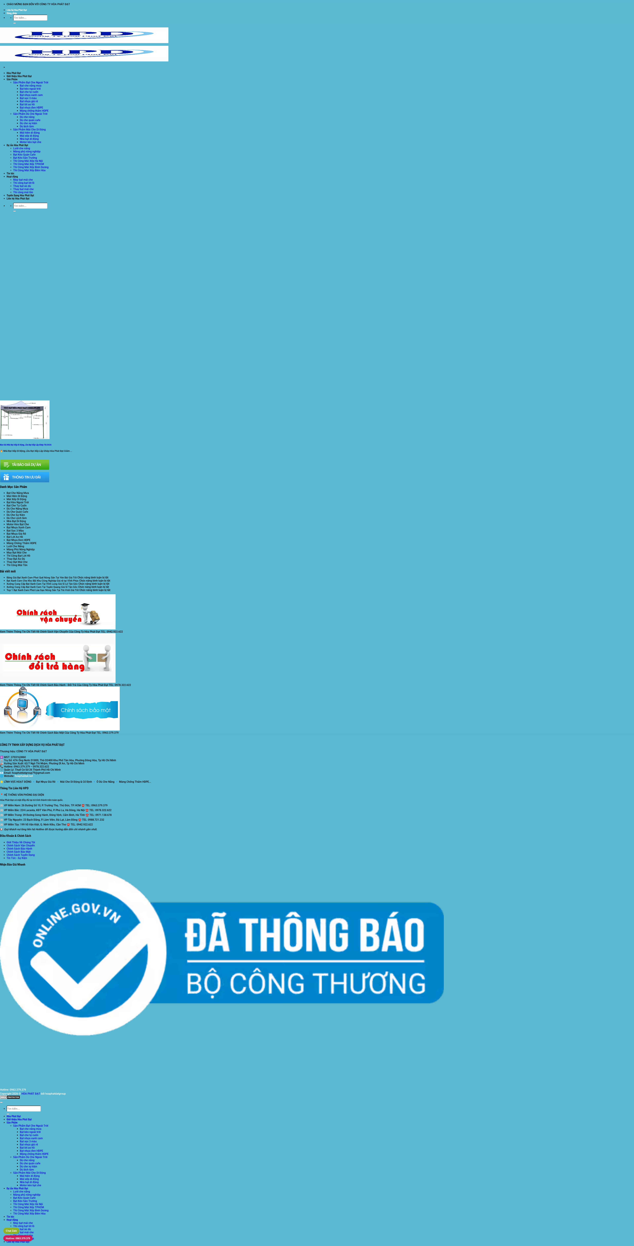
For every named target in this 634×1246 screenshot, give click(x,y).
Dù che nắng (27, 117)
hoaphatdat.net (24, 776)
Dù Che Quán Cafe (17, 511)
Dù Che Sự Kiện (16, 514)
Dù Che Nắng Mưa (17, 508)
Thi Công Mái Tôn (17, 565)
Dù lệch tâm (27, 126)
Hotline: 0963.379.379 (18, 1238)
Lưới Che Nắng (15, 546)
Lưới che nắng (21, 148)
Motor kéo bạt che (30, 142)
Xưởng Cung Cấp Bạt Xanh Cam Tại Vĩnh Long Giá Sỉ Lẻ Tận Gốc (42, 583)
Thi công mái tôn (23, 192)
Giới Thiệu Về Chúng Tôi (21, 842)
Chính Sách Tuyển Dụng (21, 854)
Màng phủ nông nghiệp (26, 151)
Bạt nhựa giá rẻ (29, 101)
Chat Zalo (11, 1230)
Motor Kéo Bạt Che (18, 524)
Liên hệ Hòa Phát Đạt (17, 10)
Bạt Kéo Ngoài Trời (18, 502)
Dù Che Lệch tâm (17, 518)
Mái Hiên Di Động (17, 496)
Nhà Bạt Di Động (16, 521)
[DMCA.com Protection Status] (10, 1098)
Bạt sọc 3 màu (28, 98)
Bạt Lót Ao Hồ (15, 536)
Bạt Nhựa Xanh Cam (19, 527)
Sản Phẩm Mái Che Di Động (29, 129)
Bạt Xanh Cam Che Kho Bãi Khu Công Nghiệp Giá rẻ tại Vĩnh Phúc (43, 580)
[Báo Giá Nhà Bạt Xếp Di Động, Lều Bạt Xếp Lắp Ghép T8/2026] (25, 438)
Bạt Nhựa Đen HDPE (18, 540)
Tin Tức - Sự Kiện (17, 858)
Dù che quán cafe (30, 120)
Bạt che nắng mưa (30, 85)
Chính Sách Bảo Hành (19, 848)
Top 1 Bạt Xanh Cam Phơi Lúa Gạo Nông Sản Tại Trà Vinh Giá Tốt (43, 590)
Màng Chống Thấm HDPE (21, 543)
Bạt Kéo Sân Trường (25, 157)
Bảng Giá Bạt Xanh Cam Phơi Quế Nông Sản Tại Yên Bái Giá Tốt (42, 577)
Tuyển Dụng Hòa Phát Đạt (20, 195)
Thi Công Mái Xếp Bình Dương (31, 167)
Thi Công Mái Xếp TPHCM (28, 164)
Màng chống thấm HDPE (34, 110)
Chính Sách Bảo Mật (19, 851)
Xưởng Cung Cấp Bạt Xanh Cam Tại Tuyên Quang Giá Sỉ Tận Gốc (42, 587)
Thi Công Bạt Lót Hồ (18, 555)
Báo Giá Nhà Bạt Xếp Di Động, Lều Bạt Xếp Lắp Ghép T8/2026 (26, 445)
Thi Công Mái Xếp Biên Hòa (29, 170)
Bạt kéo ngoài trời (30, 88)
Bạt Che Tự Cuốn (17, 505)
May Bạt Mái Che (17, 552)
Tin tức (10, 173)
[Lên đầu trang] (1, 1102)
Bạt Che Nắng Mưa (18, 493)
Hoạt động (12, 176)
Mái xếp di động (29, 135)
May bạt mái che (23, 179)
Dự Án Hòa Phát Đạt (17, 145)
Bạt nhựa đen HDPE (31, 107)
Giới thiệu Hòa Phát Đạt (19, 76)
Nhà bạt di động (29, 139)
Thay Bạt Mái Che (17, 562)
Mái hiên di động (30, 132)
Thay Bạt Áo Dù (16, 558)
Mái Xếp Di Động (16, 499)
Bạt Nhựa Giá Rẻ (16, 533)
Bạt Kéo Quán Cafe (24, 154)
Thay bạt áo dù (22, 186)
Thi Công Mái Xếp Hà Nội (28, 160)
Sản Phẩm (12, 79)
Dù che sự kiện (28, 123)
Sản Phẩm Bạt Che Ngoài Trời (30, 82)
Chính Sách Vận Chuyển (21, 845)
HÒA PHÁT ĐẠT (30, 1093)
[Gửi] (14, 23)
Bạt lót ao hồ (27, 104)
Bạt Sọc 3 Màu (15, 530)
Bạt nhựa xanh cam (31, 95)
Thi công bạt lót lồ (23, 182)
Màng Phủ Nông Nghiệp (21, 549)
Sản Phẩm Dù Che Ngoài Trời (30, 113)
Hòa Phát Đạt (14, 73)
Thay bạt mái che (23, 189)
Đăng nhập (12, 13)
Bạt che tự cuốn (29, 91)
